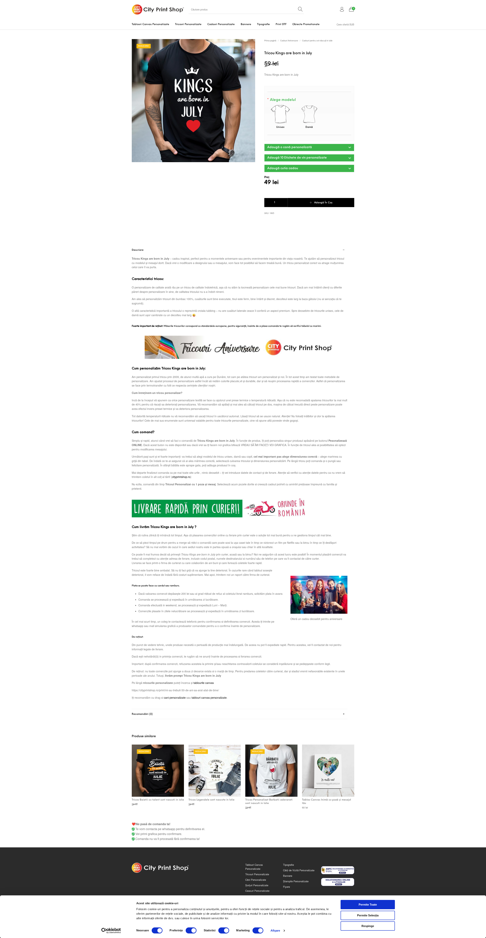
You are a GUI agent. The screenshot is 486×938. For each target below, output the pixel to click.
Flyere (286, 887)
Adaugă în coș (323, 202)
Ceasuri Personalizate (257, 890)
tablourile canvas (203, 683)
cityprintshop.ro (181, 477)
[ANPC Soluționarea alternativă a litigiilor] (337, 870)
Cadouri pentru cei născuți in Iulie (317, 40)
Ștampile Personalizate (295, 881)
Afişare (275, 930)
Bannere (287, 876)
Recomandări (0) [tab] (142, 714)
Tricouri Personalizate (257, 874)
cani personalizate (175, 697)
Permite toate (368, 904)
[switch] (191, 930)
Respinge (367, 926)
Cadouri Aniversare (289, 40)
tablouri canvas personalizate (209, 697)
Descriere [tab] (138, 250)
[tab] (239, 477)
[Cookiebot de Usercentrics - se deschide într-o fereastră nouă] (111, 930)
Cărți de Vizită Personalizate (298, 870)
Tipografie (288, 865)
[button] (309, 147)
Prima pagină (270, 40)
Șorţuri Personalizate (256, 885)
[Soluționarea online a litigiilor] (337, 882)
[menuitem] (150, 24)
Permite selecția (368, 915)
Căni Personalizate (255, 879)
